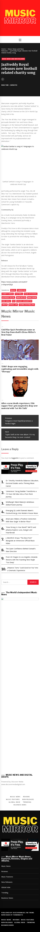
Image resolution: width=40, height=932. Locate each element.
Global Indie (5, 887)
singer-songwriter (24, 301)
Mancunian (32, 297)
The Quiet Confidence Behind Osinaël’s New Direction (21, 549)
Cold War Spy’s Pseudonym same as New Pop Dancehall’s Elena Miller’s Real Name (18, 332)
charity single (7, 294)
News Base (6, 915)
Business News (7, 898)
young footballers (26, 305)
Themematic (18, 915)
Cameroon (21, 290)
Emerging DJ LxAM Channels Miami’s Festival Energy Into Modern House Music (22, 511)
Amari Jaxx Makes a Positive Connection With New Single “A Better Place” (21, 520)
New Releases (6, 882)
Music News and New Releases (13, 59)
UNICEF (4, 305)
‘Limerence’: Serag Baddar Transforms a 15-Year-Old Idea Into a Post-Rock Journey (21, 494)
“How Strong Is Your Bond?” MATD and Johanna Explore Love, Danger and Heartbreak (21, 530)
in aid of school (30, 294)
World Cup (13, 305)
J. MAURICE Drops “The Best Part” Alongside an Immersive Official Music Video (20, 540)
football (18, 294)
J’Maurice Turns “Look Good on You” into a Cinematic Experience (22, 569)
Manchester (21, 297)
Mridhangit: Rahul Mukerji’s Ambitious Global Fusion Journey (20, 503)
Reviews (4, 871)
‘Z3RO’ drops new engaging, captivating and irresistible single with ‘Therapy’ (19, 369)
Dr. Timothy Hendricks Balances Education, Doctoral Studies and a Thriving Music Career (22, 483)
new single (6, 301)
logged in (15, 458)
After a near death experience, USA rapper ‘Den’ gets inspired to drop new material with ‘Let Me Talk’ (19, 405)
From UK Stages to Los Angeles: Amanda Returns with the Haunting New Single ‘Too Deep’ (21, 559)
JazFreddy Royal (8, 297)
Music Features (7, 877)
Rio (14, 301)
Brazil (13, 290)
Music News (6, 866)
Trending (4, 892)
